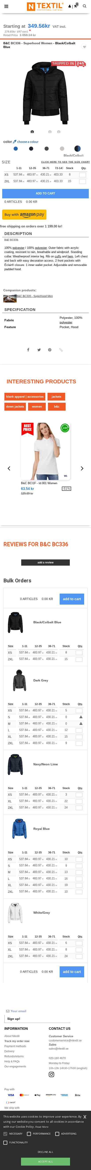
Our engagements (15, 1066)
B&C (6, 43)
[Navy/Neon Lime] (31, 148)
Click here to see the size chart (65, 162)
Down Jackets (15, 406)
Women (37, 406)
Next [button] (84, 96)
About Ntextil (12, 1036)
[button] (69, 6)
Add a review (45, 562)
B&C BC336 (11, 240)
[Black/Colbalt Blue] (77, 148)
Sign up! (13, 1019)
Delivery (9, 1051)
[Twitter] (39, 350)
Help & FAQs (12, 1061)
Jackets (56, 396)
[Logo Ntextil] (45, 6)
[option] (45, 93)
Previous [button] (9, 96)
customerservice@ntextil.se (65, 1040)
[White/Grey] (62, 148)
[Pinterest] (50, 350)
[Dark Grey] (46, 148)
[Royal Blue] (15, 148)
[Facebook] (28, 350)
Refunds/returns (14, 1056)
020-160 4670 (57, 1058)
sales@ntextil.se (58, 1048)
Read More (41, 1126)
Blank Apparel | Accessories (25, 396)
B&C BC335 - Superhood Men (35, 296)
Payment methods (15, 1046)
